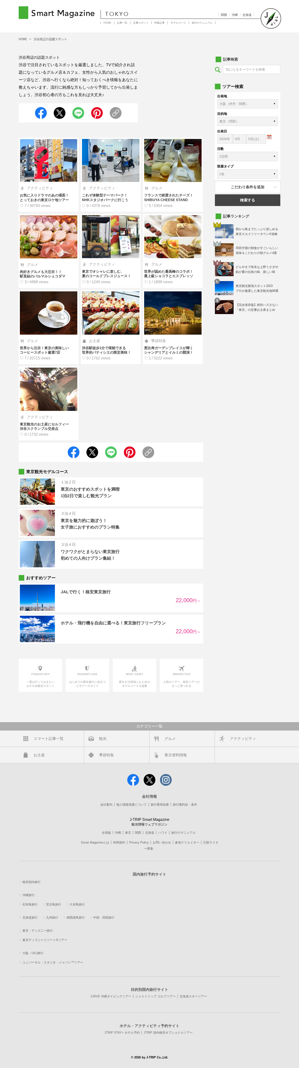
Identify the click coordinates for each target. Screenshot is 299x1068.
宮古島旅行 (53, 904)
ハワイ (162, 832)
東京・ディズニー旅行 (37, 930)
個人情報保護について (131, 804)
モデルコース (178, 22)
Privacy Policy (139, 842)
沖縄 (235, 15)
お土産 (39, 755)
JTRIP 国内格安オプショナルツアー (168, 1032)
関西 (224, 15)
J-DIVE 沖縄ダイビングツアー (110, 996)
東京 (128, 832)
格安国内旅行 (31, 882)
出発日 (222, 131)
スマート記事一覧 (49, 739)
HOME (107, 22)
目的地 (222, 114)
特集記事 (159, 22)
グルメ (170, 739)
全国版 (106, 832)
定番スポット (141, 22)
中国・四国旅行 (103, 917)
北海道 (247, 15)
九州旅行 (52, 917)
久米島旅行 (77, 904)
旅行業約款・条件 (185, 804)
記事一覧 (122, 22)
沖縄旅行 (28, 895)
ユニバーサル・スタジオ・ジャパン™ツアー (52, 962)
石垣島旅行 (30, 904)
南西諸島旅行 (76, 917)
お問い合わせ (162, 842)
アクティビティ (243, 739)
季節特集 (106, 755)
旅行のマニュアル (202, 22)
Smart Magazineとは (95, 842)
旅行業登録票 (160, 804)
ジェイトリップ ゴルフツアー (155, 996)
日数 (220, 149)
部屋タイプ (225, 166)
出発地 (222, 96)
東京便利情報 (175, 755)
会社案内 (106, 804)
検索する (247, 200)
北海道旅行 (30, 917)
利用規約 (119, 842)
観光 (103, 739)
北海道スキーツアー (193, 996)
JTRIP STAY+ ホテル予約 (122, 1032)
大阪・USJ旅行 (32, 953)
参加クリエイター (187, 842)
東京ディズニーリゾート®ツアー (44, 940)
